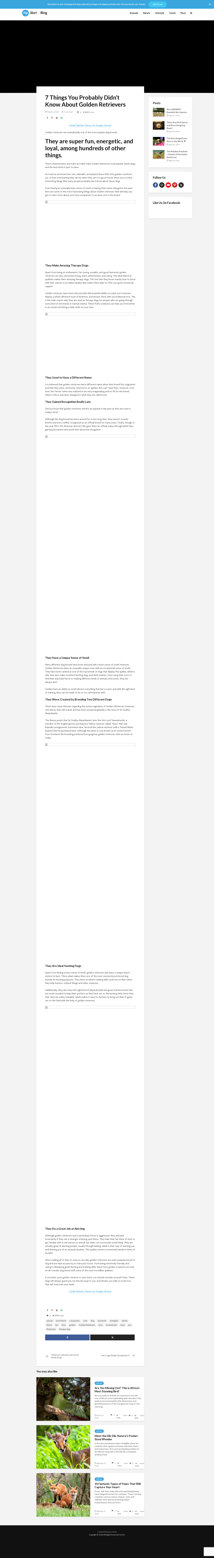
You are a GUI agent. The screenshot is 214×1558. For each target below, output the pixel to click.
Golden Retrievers (87, 1325)
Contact (100, 1532)
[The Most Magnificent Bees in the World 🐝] (159, 141)
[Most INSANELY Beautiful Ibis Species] (159, 112)
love (100, 1325)
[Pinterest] (174, 185)
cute (85, 1320)
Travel (172, 13)
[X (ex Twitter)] (181, 185)
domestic (102, 1320)
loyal (122, 1325)
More (183, 13)
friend (49, 1325)
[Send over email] (61, 118)
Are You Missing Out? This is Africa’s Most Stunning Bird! (117, 1389)
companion (74, 1320)
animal (50, 1320)
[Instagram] (162, 185)
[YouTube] (168, 185)
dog (92, 1320)
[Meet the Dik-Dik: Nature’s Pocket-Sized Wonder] (63, 1446)
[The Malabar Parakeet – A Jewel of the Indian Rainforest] (159, 154)
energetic (114, 1320)
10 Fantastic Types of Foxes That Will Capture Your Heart (118, 1485)
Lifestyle (159, 13)
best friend (61, 1320)
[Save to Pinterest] (52, 118)
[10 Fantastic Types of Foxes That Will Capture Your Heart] (63, 1494)
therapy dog (64, 1329)
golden (72, 1325)
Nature (146, 13)
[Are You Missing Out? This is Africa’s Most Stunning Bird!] (63, 1398)
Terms (114, 1532)
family (124, 1320)
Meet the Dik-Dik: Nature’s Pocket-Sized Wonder (117, 1437)
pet (129, 1325)
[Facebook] (155, 185)
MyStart (122, 1535)
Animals (134, 13)
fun (56, 1325)
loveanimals (111, 1325)
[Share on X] (56, 118)
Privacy (107, 1532)
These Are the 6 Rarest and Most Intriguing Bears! (177, 125)
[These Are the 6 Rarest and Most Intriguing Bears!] (159, 125)
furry (64, 1325)
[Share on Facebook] (47, 118)
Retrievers (51, 1329)
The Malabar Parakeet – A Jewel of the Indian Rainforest (177, 154)
